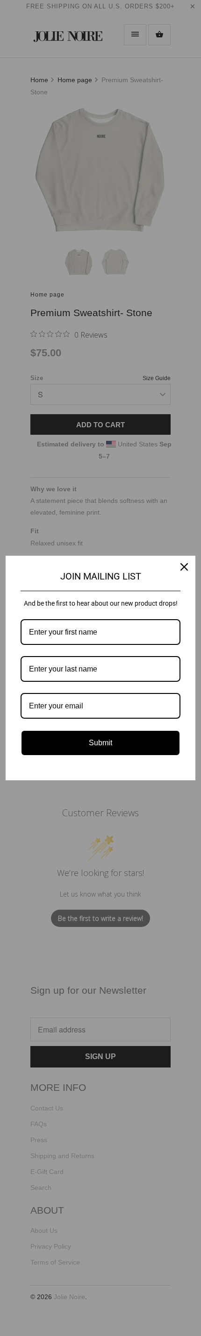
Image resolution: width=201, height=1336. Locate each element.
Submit (100, 743)
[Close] (184, 567)
